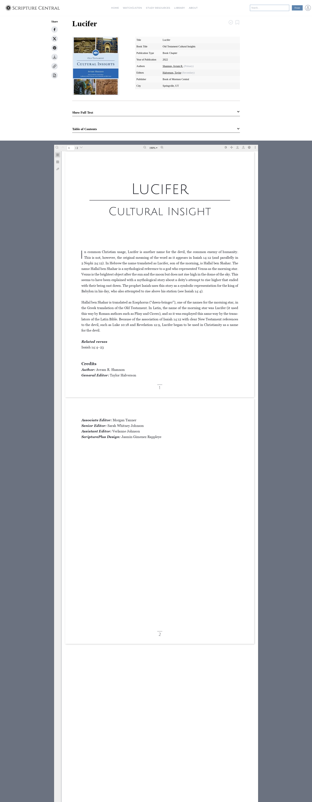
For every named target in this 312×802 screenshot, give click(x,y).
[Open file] (237, 147)
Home (115, 7)
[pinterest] (54, 48)
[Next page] (81, 147)
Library (179, 7)
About (193, 7)
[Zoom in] (162, 147)
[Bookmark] (57, 162)
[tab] (58, 155)
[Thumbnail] (57, 154)
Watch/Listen (132, 7)
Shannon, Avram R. (173, 66)
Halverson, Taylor (172, 72)
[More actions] (255, 147)
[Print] (249, 147)
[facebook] (54, 29)
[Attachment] (57, 169)
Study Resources (158, 7)
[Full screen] (231, 147)
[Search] (57, 147)
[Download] (243, 147)
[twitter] (54, 38)
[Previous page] (63, 147)
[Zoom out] (144, 147)
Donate (297, 8)
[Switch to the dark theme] (225, 147)
